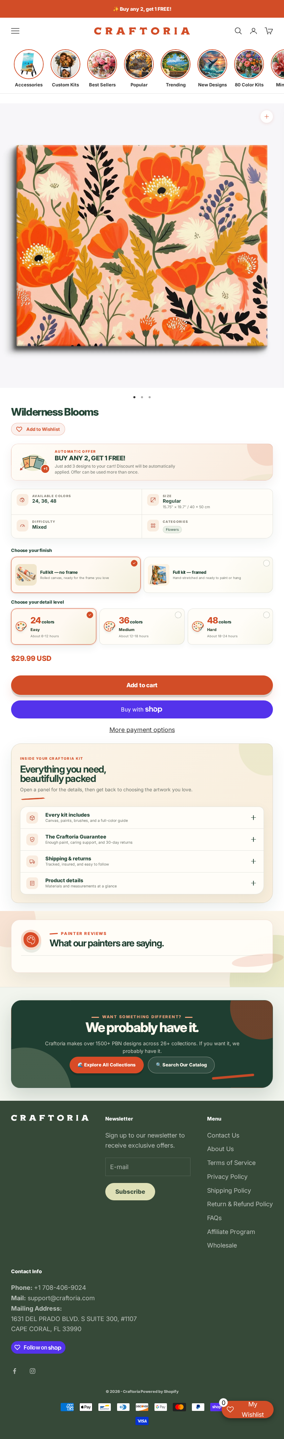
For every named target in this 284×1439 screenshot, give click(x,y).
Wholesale (222, 1245)
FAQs (214, 1217)
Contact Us (223, 1135)
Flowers (172, 529)
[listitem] (29, 68)
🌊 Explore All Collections (107, 1064)
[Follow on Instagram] (32, 1371)
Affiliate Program (231, 1231)
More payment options (142, 729)
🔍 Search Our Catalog (181, 1064)
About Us (220, 1148)
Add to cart (142, 685)
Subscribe (130, 1191)
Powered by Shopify (160, 1391)
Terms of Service (231, 1162)
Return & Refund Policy (240, 1204)
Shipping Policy (229, 1190)
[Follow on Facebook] (14, 1371)
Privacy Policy (227, 1176)
